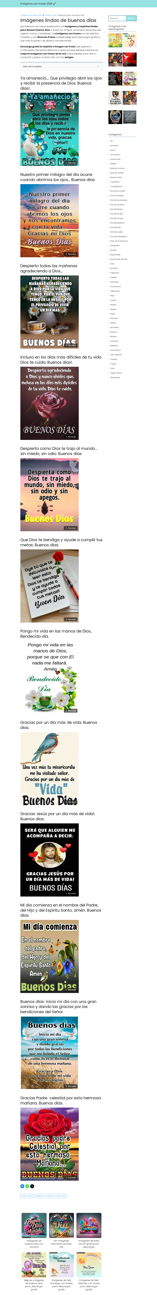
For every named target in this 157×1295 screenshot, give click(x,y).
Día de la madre (117, 191)
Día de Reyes (116, 209)
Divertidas (114, 245)
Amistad (114, 145)
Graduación (115, 286)
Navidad (114, 318)
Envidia (113, 250)
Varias (113, 363)
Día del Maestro (117, 222)
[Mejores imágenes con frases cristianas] (115, 98)
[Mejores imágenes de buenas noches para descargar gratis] (130, 60)
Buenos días (116, 177)
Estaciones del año (119, 259)
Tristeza (113, 359)
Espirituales (115, 254)
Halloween (115, 291)
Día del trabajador (118, 236)
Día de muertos (117, 204)
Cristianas (114, 182)
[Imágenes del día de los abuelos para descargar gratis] (130, 40)
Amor (112, 150)
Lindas (113, 300)
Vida (112, 368)
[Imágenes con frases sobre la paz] (115, 117)
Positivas (114, 341)
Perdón (113, 336)
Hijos (112, 295)
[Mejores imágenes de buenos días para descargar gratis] (130, 79)
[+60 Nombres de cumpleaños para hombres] (115, 60)
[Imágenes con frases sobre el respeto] (130, 117)
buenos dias (27, 1196)
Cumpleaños (116, 186)
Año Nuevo (115, 154)
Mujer (112, 313)
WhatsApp (115, 377)
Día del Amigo (116, 213)
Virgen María (116, 373)
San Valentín (116, 354)
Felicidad (114, 282)
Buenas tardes (117, 172)
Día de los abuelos (118, 200)
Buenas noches (117, 168)
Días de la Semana (119, 241)
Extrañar (114, 268)
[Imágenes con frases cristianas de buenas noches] (115, 79)
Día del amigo (116, 218)
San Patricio (115, 350)
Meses (113, 309)
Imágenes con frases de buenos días (50, 1196)
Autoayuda (115, 159)
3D (111, 141)
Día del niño (115, 227)
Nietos (113, 323)
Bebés (113, 163)
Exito (112, 263)
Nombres (114, 327)
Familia (113, 277)
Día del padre (116, 232)
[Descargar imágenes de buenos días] (115, 40)
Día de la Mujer (117, 195)
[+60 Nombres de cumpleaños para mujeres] (130, 98)
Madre (113, 304)
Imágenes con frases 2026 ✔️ (38, 3)
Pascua (113, 332)
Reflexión (114, 345)
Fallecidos (114, 273)
